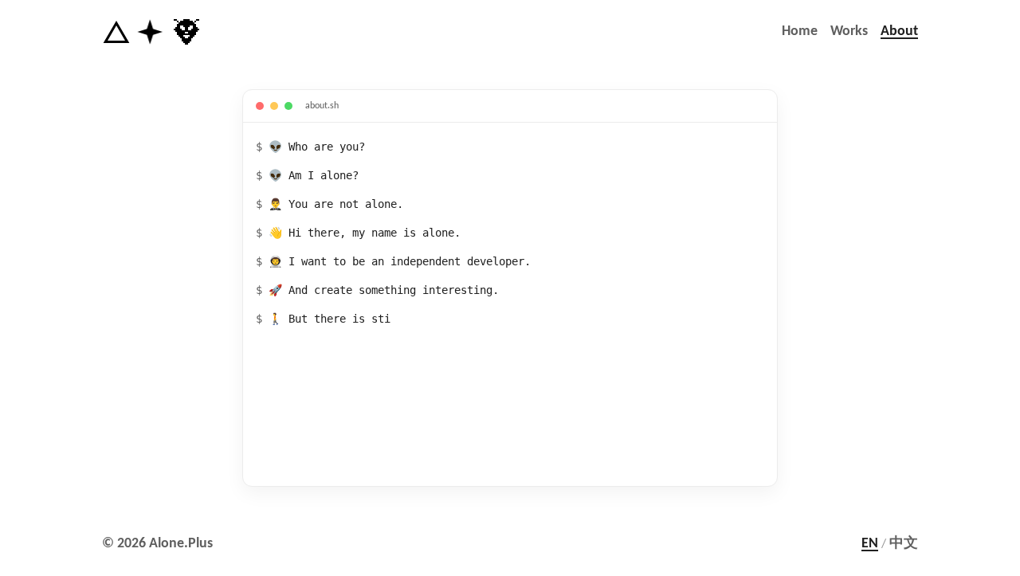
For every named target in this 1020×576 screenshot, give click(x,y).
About (899, 31)
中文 (903, 543)
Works (849, 31)
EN (869, 543)
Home (800, 31)
